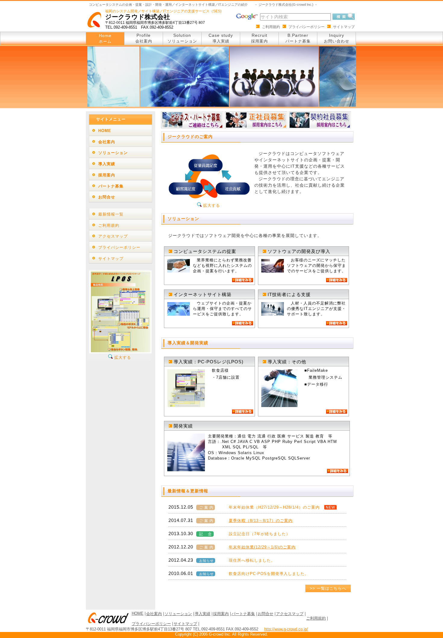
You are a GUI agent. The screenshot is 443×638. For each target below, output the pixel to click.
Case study (221, 38)
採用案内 (106, 175)
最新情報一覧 (111, 214)
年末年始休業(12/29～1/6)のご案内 (262, 547)
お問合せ (106, 197)
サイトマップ (344, 27)
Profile (143, 38)
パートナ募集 (111, 186)
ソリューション (113, 152)
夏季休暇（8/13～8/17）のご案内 (261, 520)
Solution (182, 38)
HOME (104, 130)
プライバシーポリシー (306, 27)
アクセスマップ (113, 236)
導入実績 (106, 164)
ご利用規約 (271, 27)
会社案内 (106, 142)
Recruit (259, 38)
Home (105, 38)
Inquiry (336, 38)
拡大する (211, 205)
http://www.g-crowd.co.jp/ (286, 629)
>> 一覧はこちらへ (328, 588)
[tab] (120, 130)
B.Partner (298, 38)
